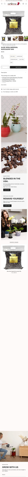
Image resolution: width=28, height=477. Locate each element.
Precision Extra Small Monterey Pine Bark (12, 77)
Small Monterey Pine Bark (8, 79)
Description (4, 72)
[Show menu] (1, 3)
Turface (4, 82)
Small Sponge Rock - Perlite (9, 81)
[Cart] (26, 3)
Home (2, 42)
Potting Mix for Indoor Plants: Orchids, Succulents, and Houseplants (14, 44)
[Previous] (1, 0)
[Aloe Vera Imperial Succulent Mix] (14, 257)
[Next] (26, 0)
